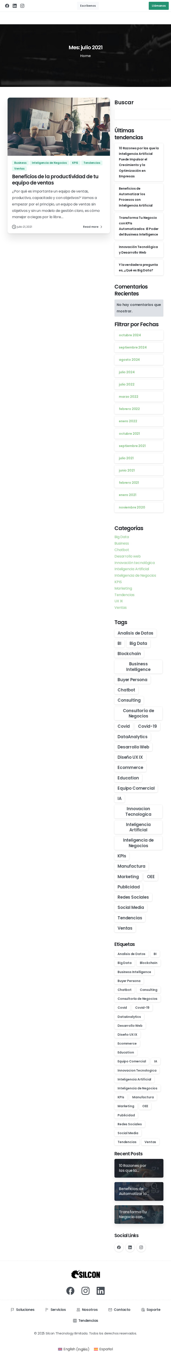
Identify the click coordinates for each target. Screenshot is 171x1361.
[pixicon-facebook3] (70, 1290)
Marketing (123, 588)
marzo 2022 (128, 396)
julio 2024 (126, 372)
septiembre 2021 (132, 446)
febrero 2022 (129, 409)
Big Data (121, 536)
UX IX (118, 601)
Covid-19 (147, 726)
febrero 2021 (129, 482)
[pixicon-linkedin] (100, 1290)
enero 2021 (127, 495)
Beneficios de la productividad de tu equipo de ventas (55, 180)
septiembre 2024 (133, 347)
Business (121, 543)
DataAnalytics (133, 737)
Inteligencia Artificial (131, 569)
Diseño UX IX (130, 757)
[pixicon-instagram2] (85, 1290)
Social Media (131, 907)
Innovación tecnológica (134, 562)
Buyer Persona (132, 680)
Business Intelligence (138, 666)
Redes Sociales (133, 897)
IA (120, 798)
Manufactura (131, 866)
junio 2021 (126, 470)
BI (119, 643)
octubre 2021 (129, 433)
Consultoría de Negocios (138, 713)
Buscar (124, 102)
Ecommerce (130, 768)
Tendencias (124, 594)
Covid (124, 726)
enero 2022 (128, 421)
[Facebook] (7, 6)
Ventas (120, 607)
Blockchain (129, 654)
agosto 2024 (129, 359)
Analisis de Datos (135, 633)
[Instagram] (22, 6)
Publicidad (129, 887)
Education (128, 778)
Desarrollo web (127, 556)
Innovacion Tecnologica (138, 811)
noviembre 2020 (132, 507)
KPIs (122, 856)
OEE (151, 877)
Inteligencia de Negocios (135, 575)
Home (85, 55)
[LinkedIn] (15, 6)
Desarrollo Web (133, 747)
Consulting (129, 700)
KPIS (118, 581)
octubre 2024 (130, 335)
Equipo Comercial (136, 788)
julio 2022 (126, 384)
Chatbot (121, 549)
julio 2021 (126, 458)
